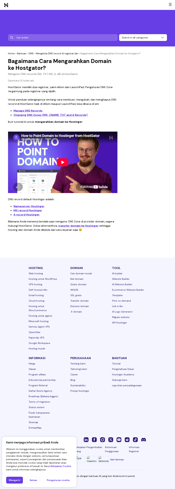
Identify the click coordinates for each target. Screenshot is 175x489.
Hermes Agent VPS (39, 326)
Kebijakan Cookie (60, 466)
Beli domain (76, 278)
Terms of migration (39, 401)
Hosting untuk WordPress (43, 278)
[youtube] (119, 439)
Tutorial (116, 363)
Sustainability (78, 385)
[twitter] (110, 439)
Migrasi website (121, 317)
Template (117, 295)
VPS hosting (35, 284)
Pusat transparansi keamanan (39, 414)
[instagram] (102, 439)
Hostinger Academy (123, 374)
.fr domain (76, 311)
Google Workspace (39, 343)
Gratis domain (78, 284)
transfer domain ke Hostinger (78, 226)
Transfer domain (79, 300)
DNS (31, 53)
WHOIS (74, 289)
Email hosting (36, 295)
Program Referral (38, 385)
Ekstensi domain (79, 306)
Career (74, 374)
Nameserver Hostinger (29, 206)
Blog (72, 379)
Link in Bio (117, 306)
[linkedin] (86, 439)
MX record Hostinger (28, 210)
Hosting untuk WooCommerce (38, 308)
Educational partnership (42, 379)
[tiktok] (135, 439)
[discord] (143, 439)
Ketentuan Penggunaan (112, 449)
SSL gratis (76, 295)
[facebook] (94, 439)
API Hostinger (119, 322)
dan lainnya (117, 459)
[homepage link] (6, 5)
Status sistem (36, 407)
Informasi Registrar (134, 449)
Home (11, 53)
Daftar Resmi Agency (40, 390)
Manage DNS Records (28, 110)
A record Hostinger (27, 214)
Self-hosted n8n (38, 289)
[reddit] (127, 439)
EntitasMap (35, 427)
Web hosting (36, 273)
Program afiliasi (37, 374)
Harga (32, 363)
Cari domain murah (81, 273)
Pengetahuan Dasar (123, 369)
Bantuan (21, 53)
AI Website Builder (122, 284)
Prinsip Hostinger (79, 390)
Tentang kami (77, 363)
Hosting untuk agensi (40, 315)
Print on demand (121, 300)
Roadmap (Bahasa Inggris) (43, 396)
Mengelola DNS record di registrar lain (57, 53)
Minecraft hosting (39, 321)
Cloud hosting (36, 300)
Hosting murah (37, 348)
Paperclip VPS (36, 337)
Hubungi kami (119, 379)
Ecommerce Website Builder (128, 289)
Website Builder (121, 278)
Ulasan (32, 369)
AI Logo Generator (122, 311)
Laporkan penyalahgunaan (127, 385)
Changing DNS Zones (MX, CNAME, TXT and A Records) (51, 115)
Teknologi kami (78, 369)
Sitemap (33, 422)
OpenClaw (34, 332)
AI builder (117, 273)
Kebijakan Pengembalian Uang (88, 449)
